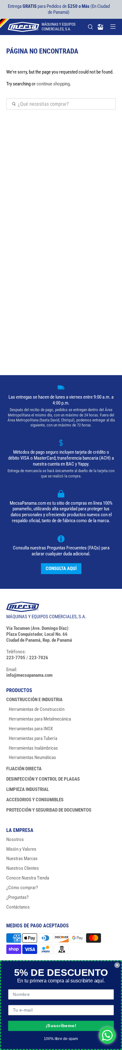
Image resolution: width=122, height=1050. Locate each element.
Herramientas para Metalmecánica (40, 719)
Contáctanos (18, 907)
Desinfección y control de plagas (43, 779)
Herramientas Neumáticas (32, 757)
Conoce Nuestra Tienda (27, 878)
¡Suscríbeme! (61, 1025)
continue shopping (53, 84)
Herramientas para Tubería (33, 738)
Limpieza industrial (27, 789)
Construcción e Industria (34, 699)
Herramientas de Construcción (36, 709)
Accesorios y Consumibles (35, 800)
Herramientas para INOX (31, 728)
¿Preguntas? (17, 897)
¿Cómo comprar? (22, 887)
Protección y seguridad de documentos (48, 810)
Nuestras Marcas (22, 858)
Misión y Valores (21, 849)
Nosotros (15, 839)
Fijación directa (24, 769)
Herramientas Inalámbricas (33, 748)
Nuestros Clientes (22, 868)
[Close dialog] (117, 965)
